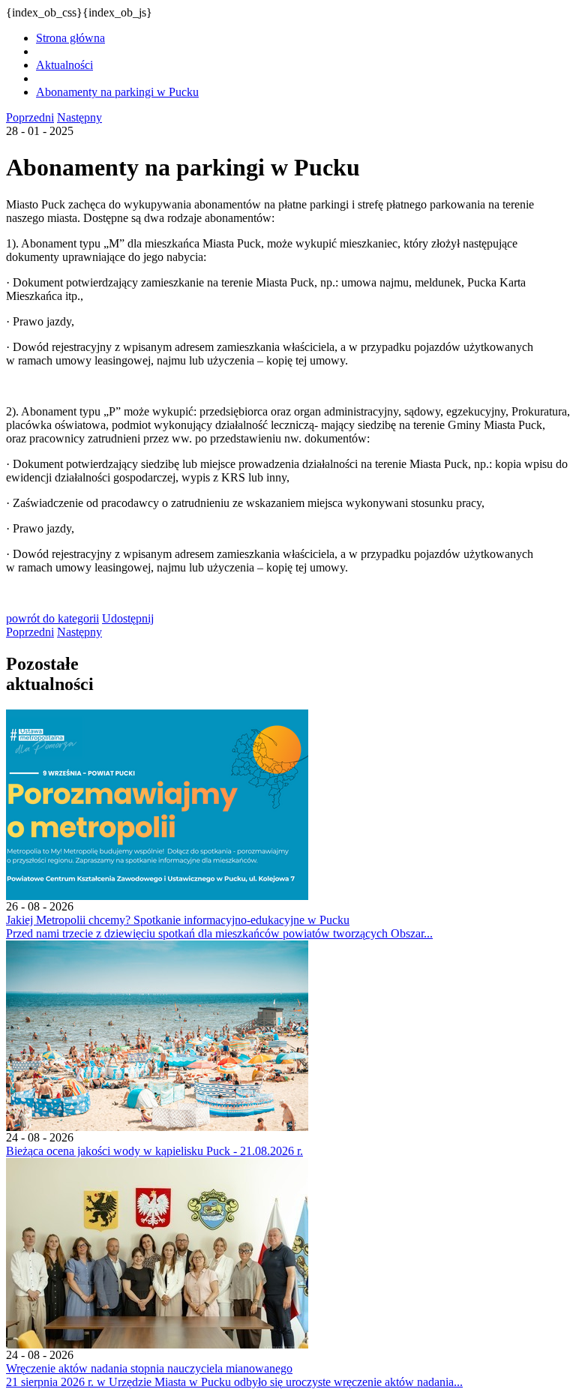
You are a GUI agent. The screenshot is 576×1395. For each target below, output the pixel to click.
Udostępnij (128, 618)
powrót (52, 618)
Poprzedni (30, 117)
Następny (79, 117)
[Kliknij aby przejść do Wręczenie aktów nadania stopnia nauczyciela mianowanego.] (157, 1344)
